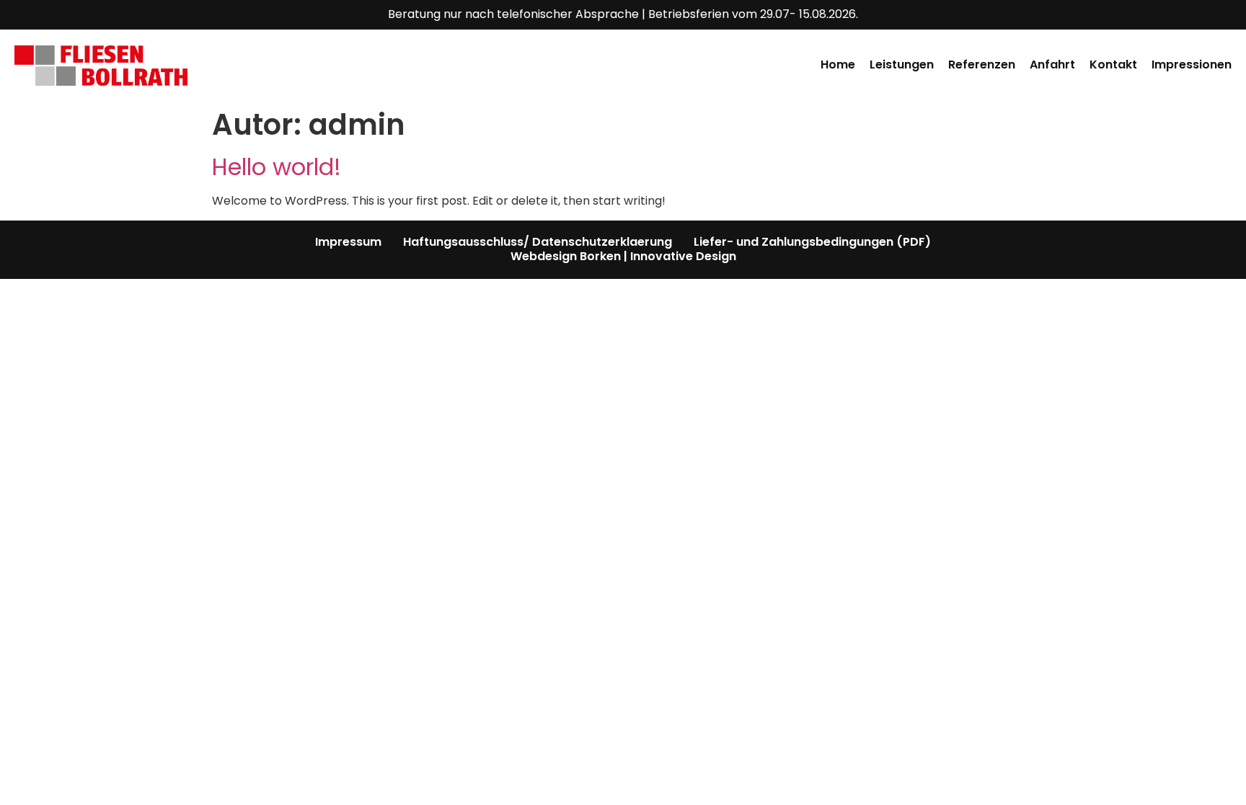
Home (838, 65)
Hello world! (276, 167)
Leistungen (902, 65)
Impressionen (1192, 65)
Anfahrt (1052, 65)
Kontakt (1113, 65)
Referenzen (981, 65)
